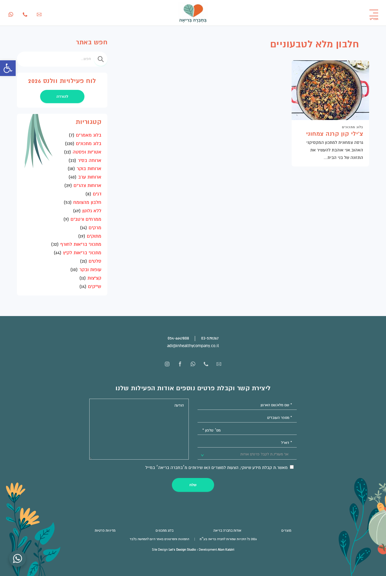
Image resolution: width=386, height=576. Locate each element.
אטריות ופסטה (87, 152)
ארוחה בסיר (89, 160)
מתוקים (94, 236)
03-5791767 (210, 338)
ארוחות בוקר (89, 169)
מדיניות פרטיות (105, 531)
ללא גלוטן (91, 211)
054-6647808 (178, 338)
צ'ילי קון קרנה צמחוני (334, 134)
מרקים (95, 228)
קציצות (94, 278)
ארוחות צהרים (87, 185)
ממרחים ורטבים (86, 219)
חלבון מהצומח (87, 202)
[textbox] (261, 454)
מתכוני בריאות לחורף (80, 244)
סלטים (95, 261)
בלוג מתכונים (352, 127)
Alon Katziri (226, 550)
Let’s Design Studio (182, 550)
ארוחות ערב (89, 177)
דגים (97, 194)
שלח (193, 485)
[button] (8, 68)
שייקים (94, 286)
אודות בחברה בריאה (227, 531)
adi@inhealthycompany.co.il (193, 345)
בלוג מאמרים (88, 135)
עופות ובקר (90, 270)
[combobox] (247, 454)
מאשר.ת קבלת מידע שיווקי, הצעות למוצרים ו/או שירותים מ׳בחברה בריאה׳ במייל (217, 467)
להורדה (62, 96)
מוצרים (286, 531)
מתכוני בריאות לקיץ (82, 253)
